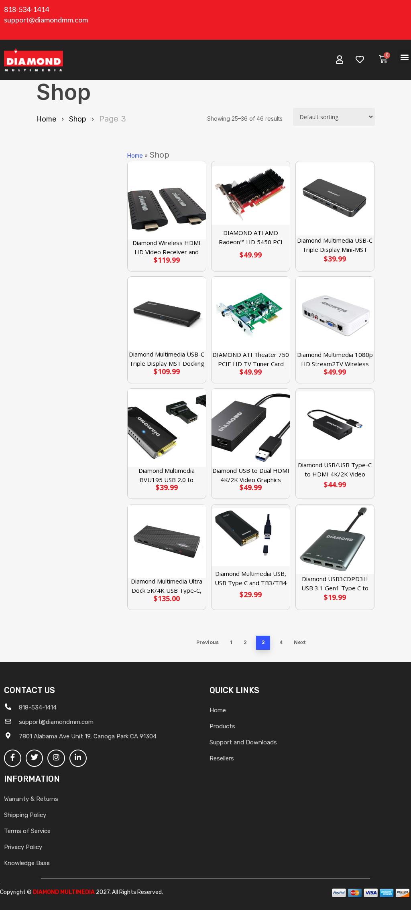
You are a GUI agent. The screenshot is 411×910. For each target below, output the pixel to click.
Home (46, 119)
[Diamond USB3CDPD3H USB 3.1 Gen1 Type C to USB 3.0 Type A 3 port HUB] (335, 540)
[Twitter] (34, 758)
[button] (404, 56)
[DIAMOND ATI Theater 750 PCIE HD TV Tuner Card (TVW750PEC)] (251, 314)
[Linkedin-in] (78, 758)
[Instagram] (56, 758)
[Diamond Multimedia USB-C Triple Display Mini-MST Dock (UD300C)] (335, 199)
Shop (77, 119)
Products (222, 726)
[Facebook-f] (12, 758)
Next (299, 642)
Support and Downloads (243, 742)
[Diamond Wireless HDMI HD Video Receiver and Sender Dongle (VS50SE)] (167, 200)
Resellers (222, 758)
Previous (207, 642)
